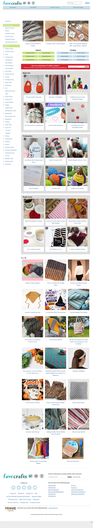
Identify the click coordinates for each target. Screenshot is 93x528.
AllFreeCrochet (52, 485)
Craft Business (9, 60)
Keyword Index (36, 496)
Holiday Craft (8, 99)
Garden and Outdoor (10, 91)
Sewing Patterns (65, 56)
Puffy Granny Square (78, 402)
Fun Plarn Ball (55, 188)
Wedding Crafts (9, 161)
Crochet (7, 77)
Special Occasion (9, 147)
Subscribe (7, 21)
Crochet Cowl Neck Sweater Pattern (78, 284)
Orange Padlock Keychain (33, 97)
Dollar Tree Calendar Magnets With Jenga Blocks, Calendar (78, 45)
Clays (6, 54)
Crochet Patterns (30, 59)
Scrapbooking (8, 139)
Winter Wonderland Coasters (34, 221)
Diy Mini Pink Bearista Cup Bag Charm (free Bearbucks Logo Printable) (78, 342)
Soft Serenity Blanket (55, 339)
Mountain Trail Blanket (55, 97)
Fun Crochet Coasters (33, 249)
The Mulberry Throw (55, 249)
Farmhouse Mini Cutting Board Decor (33, 161)
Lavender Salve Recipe (32, 432)
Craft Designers (9, 68)
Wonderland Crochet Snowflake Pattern (77, 126)
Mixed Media (8, 113)
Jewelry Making (9, 102)
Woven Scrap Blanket (78, 432)
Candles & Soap (9, 48)
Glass (6, 93)
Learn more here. (53, 508)
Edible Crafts (8, 82)
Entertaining (8, 85)
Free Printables (64, 53)
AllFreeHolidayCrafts (53, 490)
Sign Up (86, 66)
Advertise (21, 493)
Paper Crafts (8, 124)
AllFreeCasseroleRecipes (77, 494)
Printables (7, 133)
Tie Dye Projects (81, 53)
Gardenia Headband (79, 371)
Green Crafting (8, 96)
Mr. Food (73, 485)
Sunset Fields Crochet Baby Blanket (38, 462)
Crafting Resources (10, 39)
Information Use (62, 67)
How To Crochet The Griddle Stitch (55, 284)
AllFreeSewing (52, 496)
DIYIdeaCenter (52, 494)
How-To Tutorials (81, 56)
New (22, 258)
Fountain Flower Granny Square (55, 43)
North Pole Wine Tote (55, 160)
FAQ (36, 493)
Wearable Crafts (9, 158)
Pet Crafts (7, 130)
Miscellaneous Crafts (10, 110)
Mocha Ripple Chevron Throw (77, 160)
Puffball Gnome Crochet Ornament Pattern (77, 98)
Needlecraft (8, 119)
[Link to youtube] (35, 487)
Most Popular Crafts (10, 116)
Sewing (7, 144)
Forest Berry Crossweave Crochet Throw (32, 341)
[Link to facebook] (13, 487)
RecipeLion (74, 487)
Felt (6, 88)
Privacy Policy (55, 67)
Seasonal (7, 141)
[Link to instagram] (29, 487)
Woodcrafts (8, 164)
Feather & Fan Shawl (77, 188)
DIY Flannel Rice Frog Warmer (34, 125)
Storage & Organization (11, 150)
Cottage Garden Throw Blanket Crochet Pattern (55, 433)
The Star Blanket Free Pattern (79, 312)
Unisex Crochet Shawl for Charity (33, 45)
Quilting (7, 136)
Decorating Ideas (9, 79)
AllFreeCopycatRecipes (77, 490)
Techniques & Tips (10, 153)
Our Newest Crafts (10, 33)
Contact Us (29, 493)
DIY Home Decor (46, 59)
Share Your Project (9, 28)
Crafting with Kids (9, 74)
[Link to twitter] (19, 487)
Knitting (7, 105)
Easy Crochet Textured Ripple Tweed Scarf (56, 403)
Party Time (8, 127)
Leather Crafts (8, 108)
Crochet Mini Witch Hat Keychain (56, 312)
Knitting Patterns (81, 59)
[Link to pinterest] (24, 487)
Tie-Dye (7, 155)
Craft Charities (8, 62)
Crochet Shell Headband (55, 125)
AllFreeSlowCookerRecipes (78, 492)
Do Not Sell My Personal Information (18, 496)
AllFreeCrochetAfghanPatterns (56, 492)
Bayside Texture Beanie (32, 283)
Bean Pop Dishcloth (73, 461)
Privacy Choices (35, 502)
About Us (13, 493)
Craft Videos (8, 71)
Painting (7, 122)
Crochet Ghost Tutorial (32, 402)
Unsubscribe (24, 502)
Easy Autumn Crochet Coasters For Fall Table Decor (32, 372)
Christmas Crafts (9, 51)
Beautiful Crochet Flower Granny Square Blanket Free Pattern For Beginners (55, 373)
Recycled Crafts (9, 36)
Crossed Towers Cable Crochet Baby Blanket (55, 222)
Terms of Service (13, 502)
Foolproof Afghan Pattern (77, 249)
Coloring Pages (9, 57)
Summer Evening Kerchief (32, 312)
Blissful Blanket (33, 188)
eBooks (7, 30)
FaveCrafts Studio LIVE (11, 42)
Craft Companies (9, 65)
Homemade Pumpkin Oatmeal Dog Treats (77, 222)
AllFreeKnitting (52, 487)
